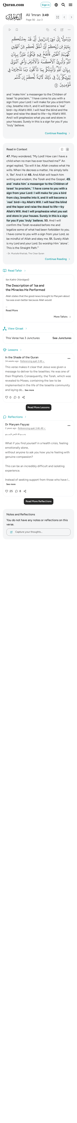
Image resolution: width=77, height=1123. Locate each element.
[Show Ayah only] (58, 17)
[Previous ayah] (64, 17)
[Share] (55, 29)
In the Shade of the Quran (21, 357)
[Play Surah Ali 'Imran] (9, 29)
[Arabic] (62, 149)
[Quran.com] (13, 5)
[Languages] (56, 4)
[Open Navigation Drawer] (70, 4)
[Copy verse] (47, 29)
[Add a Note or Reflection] (62, 29)
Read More (12, 310)
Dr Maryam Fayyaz (17, 424)
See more (29, 390)
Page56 (30, 19)
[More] (69, 29)
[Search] (63, 4)
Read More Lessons (39, 407)
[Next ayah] (71, 17)
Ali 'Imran (33, 15)
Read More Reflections (39, 501)
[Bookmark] (17, 29)
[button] (66, 39)
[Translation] (67, 149)
